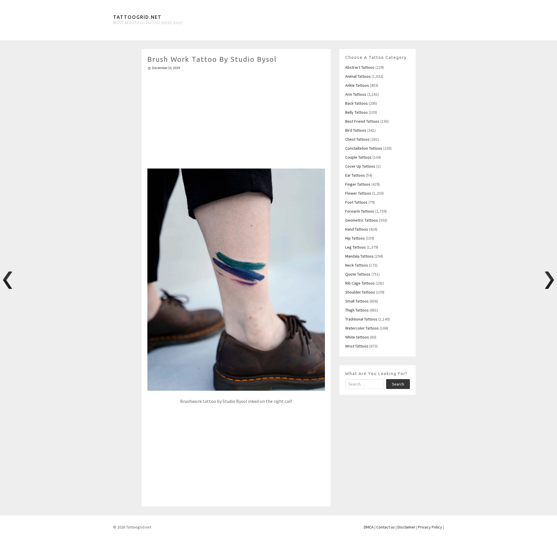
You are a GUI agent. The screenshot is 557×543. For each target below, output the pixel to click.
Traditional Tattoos (361, 319)
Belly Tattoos (356, 112)
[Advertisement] (236, 117)
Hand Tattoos (356, 229)
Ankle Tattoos (357, 85)
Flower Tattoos (358, 193)
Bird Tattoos (355, 130)
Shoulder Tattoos (360, 292)
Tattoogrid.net (137, 17)
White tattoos (357, 337)
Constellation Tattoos (363, 148)
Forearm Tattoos (359, 211)
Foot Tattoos (356, 202)
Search (398, 384)
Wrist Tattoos (356, 346)
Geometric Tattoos (361, 220)
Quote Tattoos (357, 274)
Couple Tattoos (358, 157)
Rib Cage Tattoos (360, 283)
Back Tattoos (356, 103)
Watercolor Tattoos (362, 328)
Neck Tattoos (356, 265)
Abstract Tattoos (360, 67)
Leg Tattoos (355, 247)
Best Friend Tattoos (362, 121)
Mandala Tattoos (359, 256)
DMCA (369, 527)
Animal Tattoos (358, 76)
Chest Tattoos (357, 139)
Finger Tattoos (357, 184)
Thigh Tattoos (357, 310)
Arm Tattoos (355, 94)
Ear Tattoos (355, 175)
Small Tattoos (357, 301)
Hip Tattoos (355, 238)
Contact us (385, 527)
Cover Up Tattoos (360, 166)
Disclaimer (406, 527)
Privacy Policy (430, 527)
